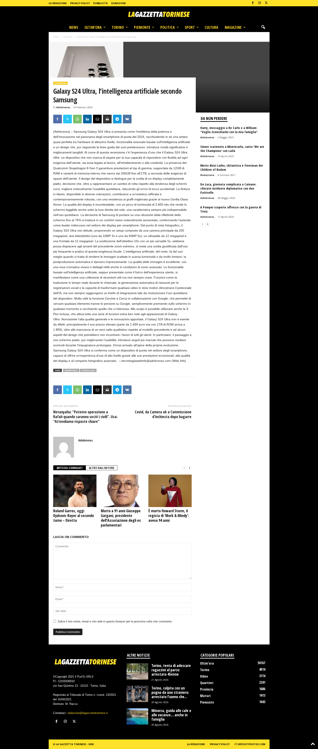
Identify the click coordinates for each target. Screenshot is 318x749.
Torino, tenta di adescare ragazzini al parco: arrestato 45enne (171, 670)
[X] (266, 3)
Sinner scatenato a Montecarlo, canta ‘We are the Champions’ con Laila (232, 148)
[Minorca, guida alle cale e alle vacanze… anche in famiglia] (137, 716)
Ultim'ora (67, 36)
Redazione (207, 175)
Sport (190, 27)
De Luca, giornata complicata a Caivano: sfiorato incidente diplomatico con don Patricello (228, 188)
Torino (118, 27)
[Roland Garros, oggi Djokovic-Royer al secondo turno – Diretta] (74, 491)
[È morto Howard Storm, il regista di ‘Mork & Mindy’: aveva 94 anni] (170, 491)
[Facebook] (252, 3)
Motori (205, 695)
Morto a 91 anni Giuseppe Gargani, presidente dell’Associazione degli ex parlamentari (121, 518)
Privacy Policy (80, 3)
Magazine (233, 27)
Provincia (206, 689)
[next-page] (189, 468)
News (73, 27)
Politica (167, 27)
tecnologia (88, 370)
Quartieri (206, 682)
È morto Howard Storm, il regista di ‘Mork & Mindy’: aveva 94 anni (168, 515)
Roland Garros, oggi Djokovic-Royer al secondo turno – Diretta (73, 515)
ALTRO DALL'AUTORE (101, 468)
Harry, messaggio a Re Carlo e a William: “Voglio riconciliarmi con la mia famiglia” (229, 130)
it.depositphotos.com (249, 744)
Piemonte (142, 27)
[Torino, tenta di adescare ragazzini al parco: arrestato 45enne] (137, 671)
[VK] (127, 119)
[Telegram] (117, 119)
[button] (263, 27)
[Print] (107, 119)
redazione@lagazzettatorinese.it (87, 713)
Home (56, 36)
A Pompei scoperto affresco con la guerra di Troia (230, 209)
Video (204, 676)
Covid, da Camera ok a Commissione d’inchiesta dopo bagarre (163, 414)
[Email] (97, 119)
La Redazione (58, 3)
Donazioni (118, 3)
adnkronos (71, 370)
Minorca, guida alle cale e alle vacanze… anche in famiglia (171, 715)
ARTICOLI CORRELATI (69, 468)
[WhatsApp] (77, 119)
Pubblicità (100, 3)
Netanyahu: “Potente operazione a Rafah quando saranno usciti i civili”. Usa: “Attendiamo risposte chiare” (85, 416)
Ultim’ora (93, 27)
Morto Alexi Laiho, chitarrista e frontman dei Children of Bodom (231, 167)
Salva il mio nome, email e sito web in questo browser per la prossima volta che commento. (115, 621)
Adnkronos (63, 107)
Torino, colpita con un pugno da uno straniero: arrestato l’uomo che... (170, 692)
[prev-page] (184, 468)
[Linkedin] (87, 119)
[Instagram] (259, 3)
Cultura (211, 27)
